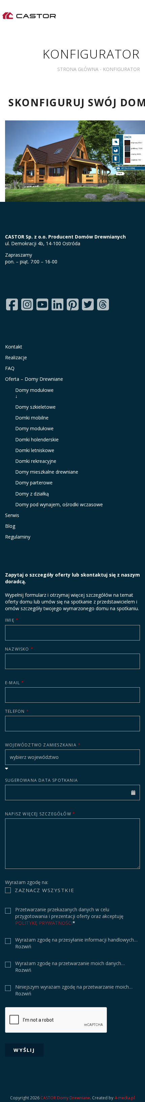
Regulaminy (17, 537)
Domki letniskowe (34, 450)
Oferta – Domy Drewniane (34, 379)
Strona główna (77, 69)
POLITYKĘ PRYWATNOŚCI (43, 923)
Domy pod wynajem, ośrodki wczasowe (59, 504)
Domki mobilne (32, 417)
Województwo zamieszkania (43, 745)
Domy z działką (32, 493)
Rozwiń (23, 946)
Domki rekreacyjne (35, 461)
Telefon (17, 711)
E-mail (14, 683)
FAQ (9, 368)
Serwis (12, 515)
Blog (10, 526)
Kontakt (13, 346)
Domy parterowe (34, 482)
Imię (12, 620)
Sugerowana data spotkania (41, 780)
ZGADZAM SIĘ (34, 910)
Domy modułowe (59, 393)
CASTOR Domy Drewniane (65, 1098)
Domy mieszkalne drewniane (46, 472)
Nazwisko (19, 649)
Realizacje (16, 357)
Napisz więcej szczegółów (40, 814)
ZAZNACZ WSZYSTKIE (45, 890)
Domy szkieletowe (35, 407)
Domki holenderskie (37, 439)
